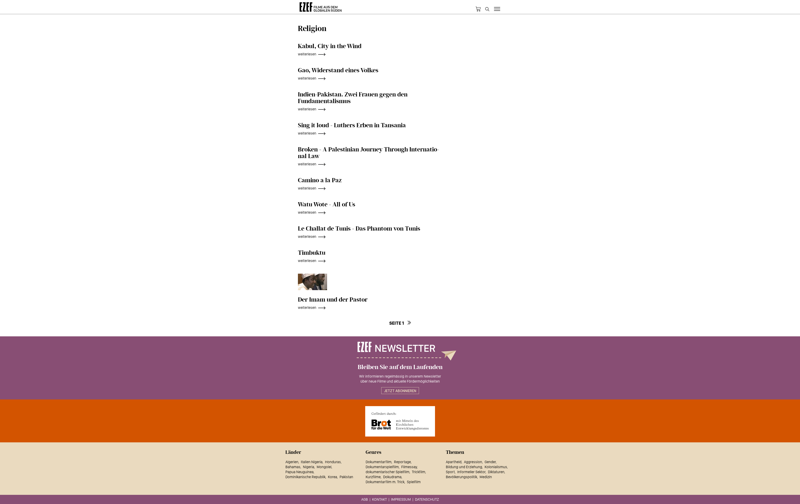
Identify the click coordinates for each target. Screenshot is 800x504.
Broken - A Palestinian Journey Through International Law (368, 153)
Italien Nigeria (311, 462)
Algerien (291, 462)
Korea (332, 477)
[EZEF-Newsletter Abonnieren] (400, 351)
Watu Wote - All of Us (326, 204)
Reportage (402, 462)
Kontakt (379, 499)
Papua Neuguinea (299, 472)
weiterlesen (307, 54)
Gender (490, 462)
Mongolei (324, 467)
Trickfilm (418, 472)
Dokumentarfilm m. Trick (385, 482)
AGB (364, 499)
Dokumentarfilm (378, 462)
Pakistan (346, 477)
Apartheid (453, 462)
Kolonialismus (496, 467)
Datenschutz (427, 499)
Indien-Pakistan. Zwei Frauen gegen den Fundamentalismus (353, 98)
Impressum (401, 499)
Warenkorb (478, 9)
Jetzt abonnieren (400, 391)
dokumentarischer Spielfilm (387, 472)
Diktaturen (496, 472)
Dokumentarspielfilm (382, 467)
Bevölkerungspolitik (461, 477)
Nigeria (308, 467)
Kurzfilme (373, 477)
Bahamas (292, 467)
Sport (450, 472)
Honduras (333, 462)
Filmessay (409, 467)
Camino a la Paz (320, 180)
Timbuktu (311, 253)
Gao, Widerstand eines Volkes (338, 70)
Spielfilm (414, 482)
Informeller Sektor (471, 472)
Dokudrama (392, 477)
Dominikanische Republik (305, 477)
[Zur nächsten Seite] (409, 323)
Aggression (473, 462)
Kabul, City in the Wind (329, 46)
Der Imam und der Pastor (333, 299)
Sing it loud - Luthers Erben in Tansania (352, 125)
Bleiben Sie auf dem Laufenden (400, 367)
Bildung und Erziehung (464, 467)
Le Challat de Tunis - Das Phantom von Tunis (359, 228)
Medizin (486, 477)
